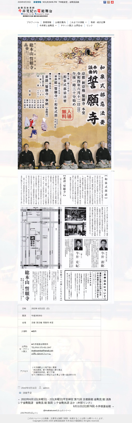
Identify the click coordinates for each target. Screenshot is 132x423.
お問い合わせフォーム (41, 354)
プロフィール (33, 22)
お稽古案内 (60, 22)
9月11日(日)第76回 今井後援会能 (93, 406)
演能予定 (27, 393)
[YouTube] (112, 2)
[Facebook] (104, 2)
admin (46, 388)
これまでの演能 (77, 22)
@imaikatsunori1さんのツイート (57, 410)
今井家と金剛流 (47, 25)
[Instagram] (108, 2)
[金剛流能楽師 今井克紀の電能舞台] (35, 11)
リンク (89, 25)
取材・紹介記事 (98, 22)
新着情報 (47, 22)
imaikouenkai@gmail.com (42, 350)
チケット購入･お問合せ (71, 25)
